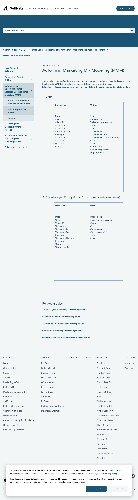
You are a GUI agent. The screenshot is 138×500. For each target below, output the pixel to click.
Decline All (118, 489)
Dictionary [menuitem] (102, 387)
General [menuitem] (11, 118)
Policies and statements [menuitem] (16, 147)
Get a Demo (125, 8)
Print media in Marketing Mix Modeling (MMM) (61, 330)
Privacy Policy (110, 474)
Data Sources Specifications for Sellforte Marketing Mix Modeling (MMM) (68, 49)
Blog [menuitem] (99, 396)
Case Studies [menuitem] (103, 425)
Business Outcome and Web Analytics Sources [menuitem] (19, 102)
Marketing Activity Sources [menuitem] (17, 111)
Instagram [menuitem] (102, 448)
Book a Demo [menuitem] (103, 377)
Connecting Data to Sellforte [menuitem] (14, 78)
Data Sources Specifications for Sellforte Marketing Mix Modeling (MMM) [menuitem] (16, 90)
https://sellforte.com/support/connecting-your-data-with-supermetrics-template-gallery (86, 87)
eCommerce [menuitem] (47, 382)
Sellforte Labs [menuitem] (104, 401)
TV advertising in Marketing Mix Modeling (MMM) (63, 323)
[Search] (132, 30)
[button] (32, 68)
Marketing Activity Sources (16, 55)
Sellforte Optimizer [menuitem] (12, 410)
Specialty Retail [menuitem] (49, 372)
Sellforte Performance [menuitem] (14, 406)
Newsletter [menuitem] (102, 458)
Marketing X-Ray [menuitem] (11, 382)
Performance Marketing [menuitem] (53, 406)
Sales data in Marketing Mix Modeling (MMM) (61, 316)
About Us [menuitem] (129, 363)
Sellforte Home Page (39, 8)
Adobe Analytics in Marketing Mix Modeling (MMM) (63, 309)
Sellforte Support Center (15, 49)
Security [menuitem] (7, 372)
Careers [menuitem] (129, 368)
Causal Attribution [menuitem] (12, 425)
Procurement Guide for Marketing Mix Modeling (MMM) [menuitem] (16, 138)
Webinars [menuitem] (101, 434)
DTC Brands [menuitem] (47, 387)
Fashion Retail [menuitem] (48, 368)
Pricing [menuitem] (74, 357)
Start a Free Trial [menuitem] (105, 382)
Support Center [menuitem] (105, 368)
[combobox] (66, 30)
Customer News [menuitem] (105, 420)
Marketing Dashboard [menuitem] (14, 391)
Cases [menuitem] (88, 357)
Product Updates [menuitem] (105, 406)
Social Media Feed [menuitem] (106, 453)
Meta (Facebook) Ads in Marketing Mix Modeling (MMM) (66, 337)
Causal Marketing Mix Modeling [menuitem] (19, 420)
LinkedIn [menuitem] (101, 444)
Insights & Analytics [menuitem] (50, 410)
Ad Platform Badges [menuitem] (107, 429)
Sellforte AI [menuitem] (8, 401)
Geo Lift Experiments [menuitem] (13, 429)
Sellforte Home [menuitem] (10, 387)
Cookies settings (74, 489)
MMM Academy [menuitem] (105, 410)
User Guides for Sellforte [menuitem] (12, 70)
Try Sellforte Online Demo (66, 8)
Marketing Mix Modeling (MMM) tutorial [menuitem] (13, 126)
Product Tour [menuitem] (103, 372)
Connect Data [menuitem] (10, 368)
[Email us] (132, 476)
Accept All (96, 489)
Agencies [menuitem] (45, 396)
